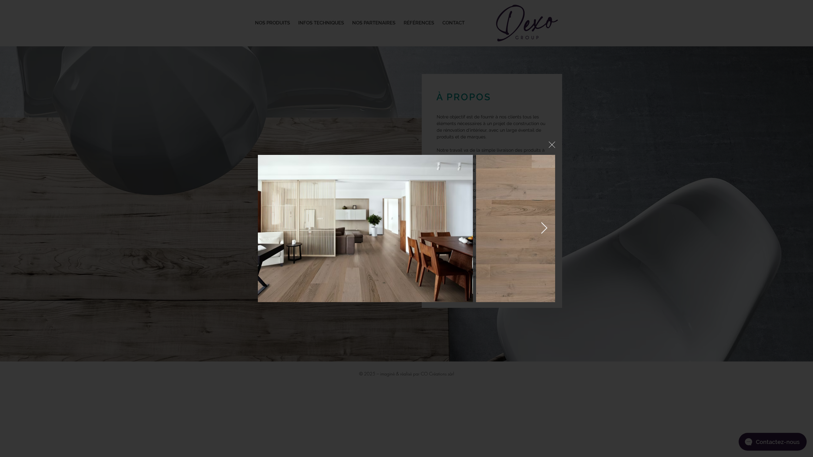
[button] (552, 145)
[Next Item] (544, 228)
